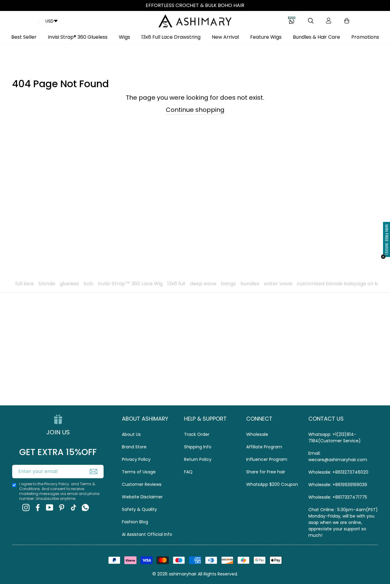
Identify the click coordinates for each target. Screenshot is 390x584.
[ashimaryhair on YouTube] (49, 507)
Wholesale (257, 434)
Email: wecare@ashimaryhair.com (337, 456)
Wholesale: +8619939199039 (337, 485)
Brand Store (134, 447)
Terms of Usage (139, 472)
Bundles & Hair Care (316, 37)
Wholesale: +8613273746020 (338, 472)
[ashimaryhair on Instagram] (26, 507)
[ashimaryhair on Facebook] (37, 507)
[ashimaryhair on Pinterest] (61, 507)
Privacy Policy (136, 459)
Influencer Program (266, 459)
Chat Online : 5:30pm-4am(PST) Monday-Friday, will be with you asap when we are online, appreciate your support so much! (343, 522)
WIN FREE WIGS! (387, 239)
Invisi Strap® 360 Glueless (78, 37)
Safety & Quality (139, 509)
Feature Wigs (266, 37)
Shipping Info (197, 447)
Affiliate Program (264, 447)
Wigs (124, 37)
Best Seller (24, 37)
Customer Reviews (141, 484)
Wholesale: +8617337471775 (337, 497)
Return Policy (197, 459)
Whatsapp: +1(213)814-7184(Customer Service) (334, 437)
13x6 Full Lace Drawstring (170, 37)
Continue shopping (195, 109)
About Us (131, 434)
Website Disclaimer (142, 497)
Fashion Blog (135, 522)
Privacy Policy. (57, 483)
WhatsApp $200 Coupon (272, 484)
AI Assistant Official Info (147, 534)
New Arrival (225, 37)
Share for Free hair (265, 472)
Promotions (365, 37)
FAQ (188, 472)
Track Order (196, 434)
